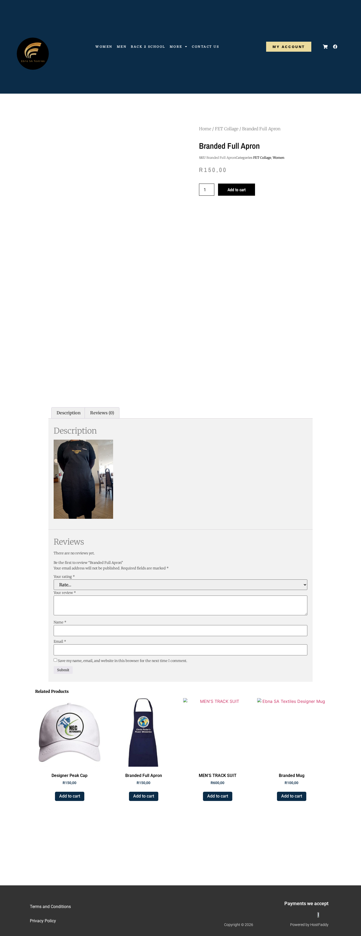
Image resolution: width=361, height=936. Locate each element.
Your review (65, 592)
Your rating (64, 576)
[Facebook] (335, 46)
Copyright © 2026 (238, 925)
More (176, 47)
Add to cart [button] (69, 796)
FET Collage (226, 128)
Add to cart (237, 190)
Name (60, 622)
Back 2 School (148, 47)
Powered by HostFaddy (309, 925)
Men (122, 47)
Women (104, 47)
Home (205, 128)
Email (60, 641)
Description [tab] (69, 412)
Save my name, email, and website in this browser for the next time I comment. (122, 661)
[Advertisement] (180, 365)
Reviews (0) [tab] (102, 412)
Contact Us (205, 47)
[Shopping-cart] (325, 46)
